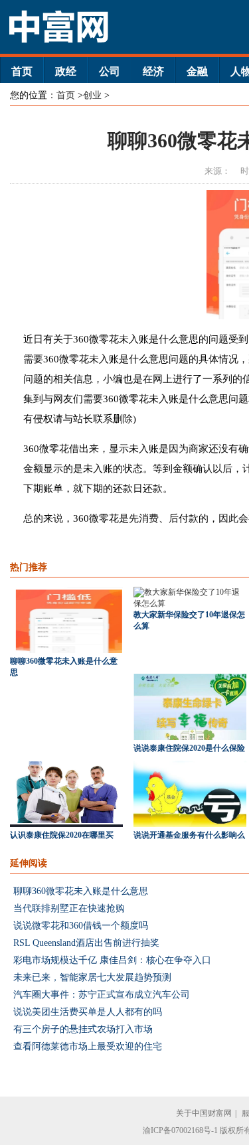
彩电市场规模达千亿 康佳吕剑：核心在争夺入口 (112, 960)
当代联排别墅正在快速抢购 (69, 908)
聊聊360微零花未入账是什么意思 (80, 891)
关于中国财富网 (204, 1113)
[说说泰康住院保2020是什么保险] (189, 737)
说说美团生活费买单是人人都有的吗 (87, 1012)
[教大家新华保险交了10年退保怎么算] (189, 603)
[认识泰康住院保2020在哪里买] (66, 824)
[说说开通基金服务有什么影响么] (189, 824)
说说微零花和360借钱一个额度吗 (80, 926)
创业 (92, 95)
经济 (153, 71)
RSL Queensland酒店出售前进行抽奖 (86, 943)
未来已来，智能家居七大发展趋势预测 (92, 977)
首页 (22, 71)
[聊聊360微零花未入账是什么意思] (66, 650)
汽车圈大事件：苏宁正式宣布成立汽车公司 (101, 995)
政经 (65, 71)
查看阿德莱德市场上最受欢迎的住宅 (87, 1046)
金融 (197, 71)
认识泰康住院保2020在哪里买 (62, 835)
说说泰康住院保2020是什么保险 (189, 748)
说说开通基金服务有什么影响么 (189, 835)
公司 (109, 71)
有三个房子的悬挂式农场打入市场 (83, 1029)
